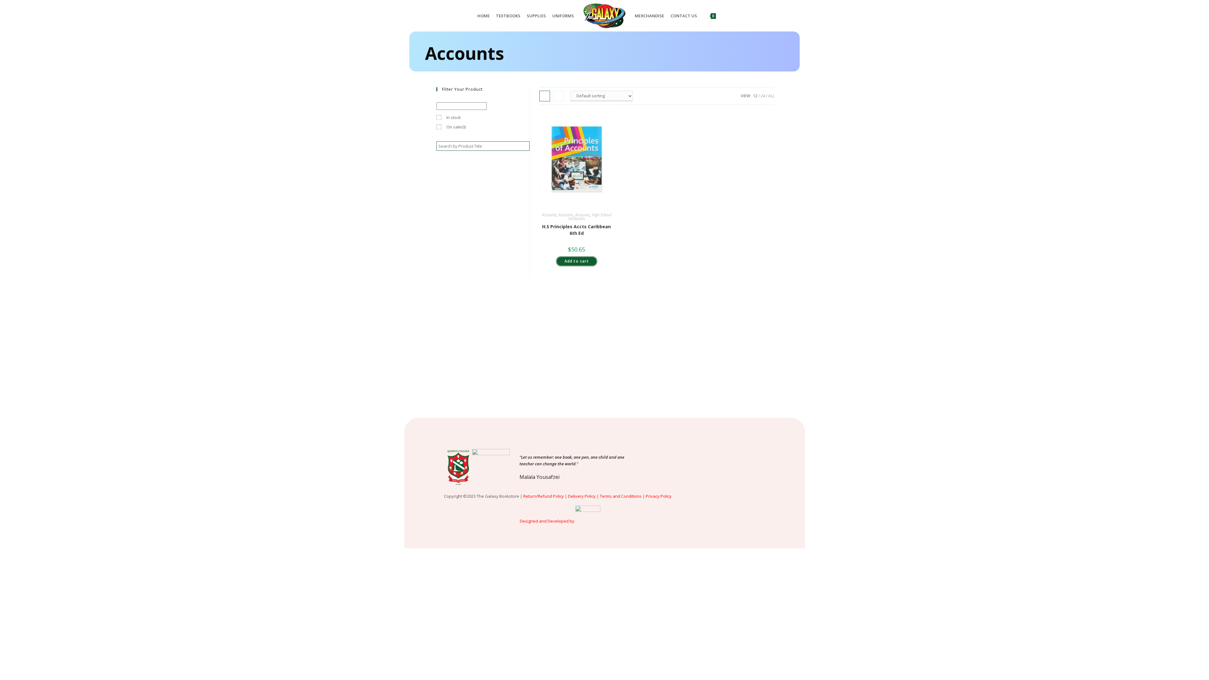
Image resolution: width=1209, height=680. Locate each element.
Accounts (549, 215)
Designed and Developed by (547, 521)
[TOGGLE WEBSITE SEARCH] (725, 15)
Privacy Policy (659, 496)
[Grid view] (544, 96)
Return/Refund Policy (543, 496)
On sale (456, 127)
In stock (453, 117)
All (771, 96)
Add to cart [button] (577, 261)
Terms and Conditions (621, 496)
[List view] (558, 96)
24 (763, 96)
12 (755, 96)
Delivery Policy (582, 496)
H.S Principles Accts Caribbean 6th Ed (576, 230)
